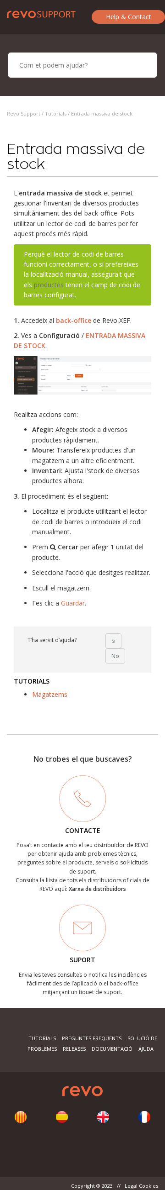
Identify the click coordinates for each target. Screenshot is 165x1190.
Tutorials (55, 113)
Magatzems (49, 694)
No (115, 656)
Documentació (112, 1048)
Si (113, 641)
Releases (74, 1048)
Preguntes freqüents (91, 1038)
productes (49, 284)
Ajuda (146, 1048)
